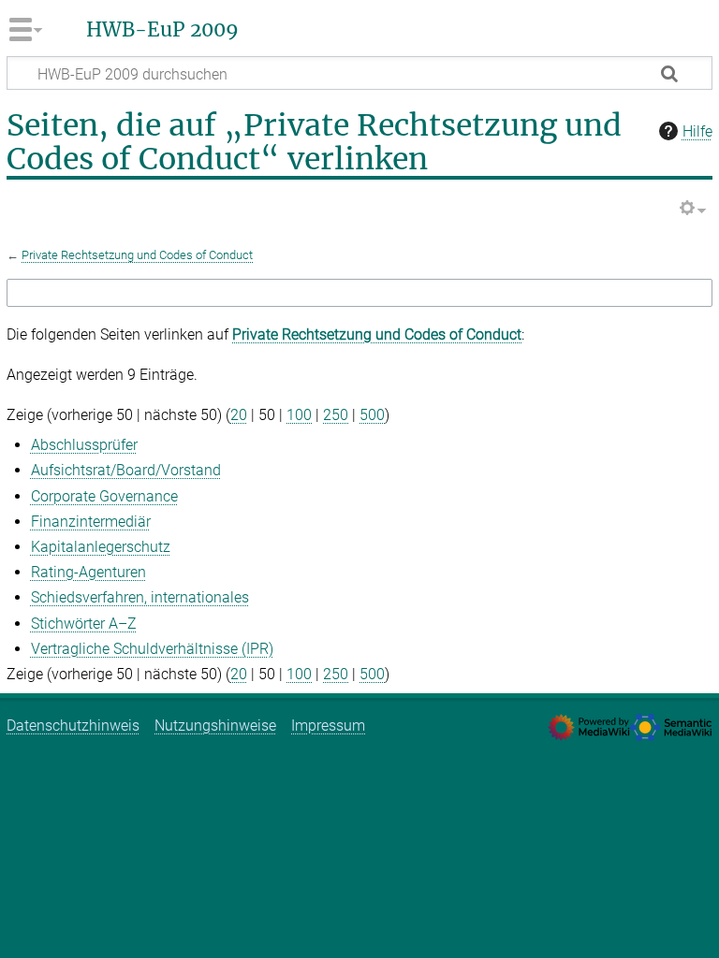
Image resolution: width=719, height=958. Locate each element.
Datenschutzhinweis (73, 725)
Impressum (328, 725)
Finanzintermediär (91, 521)
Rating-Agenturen (88, 572)
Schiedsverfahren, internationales (140, 597)
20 (238, 415)
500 (372, 415)
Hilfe (697, 131)
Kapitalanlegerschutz (100, 547)
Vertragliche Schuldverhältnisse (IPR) (152, 649)
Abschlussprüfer (84, 445)
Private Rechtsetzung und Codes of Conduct (137, 255)
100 (299, 415)
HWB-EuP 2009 (162, 30)
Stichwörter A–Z (84, 623)
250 (335, 415)
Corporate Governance (104, 496)
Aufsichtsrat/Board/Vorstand (126, 470)
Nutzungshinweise (215, 725)
